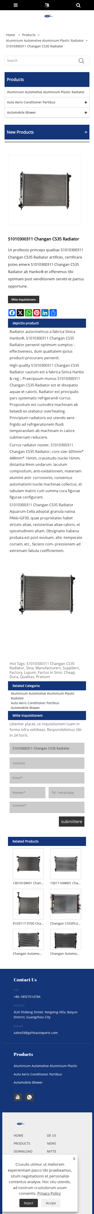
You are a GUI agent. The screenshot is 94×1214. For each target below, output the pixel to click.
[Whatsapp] (29, 1097)
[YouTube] (18, 1097)
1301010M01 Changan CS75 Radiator (29, 883)
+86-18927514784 (27, 996)
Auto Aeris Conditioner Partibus (31, 102)
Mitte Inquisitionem (23, 299)
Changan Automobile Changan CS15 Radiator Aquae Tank (66, 953)
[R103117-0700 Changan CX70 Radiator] (28, 903)
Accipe (51, 1203)
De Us (51, 1135)
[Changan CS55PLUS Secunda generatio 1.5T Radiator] (66, 903)
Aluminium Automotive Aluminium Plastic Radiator (45, 40)
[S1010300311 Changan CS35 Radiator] (44, 190)
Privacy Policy (49, 1193)
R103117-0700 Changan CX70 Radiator (29, 923)
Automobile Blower (21, 112)
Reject (28, 1203)
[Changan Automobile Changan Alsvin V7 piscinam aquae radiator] (28, 938)
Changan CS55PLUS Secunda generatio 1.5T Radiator (66, 923)
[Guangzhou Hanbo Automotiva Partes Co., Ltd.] (47, 16)
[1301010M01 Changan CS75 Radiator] (28, 863)
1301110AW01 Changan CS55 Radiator (66, 883)
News (51, 1143)
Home (18, 1135)
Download (23, 1151)
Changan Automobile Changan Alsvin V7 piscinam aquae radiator (29, 953)
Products (29, 35)
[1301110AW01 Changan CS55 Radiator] (66, 863)
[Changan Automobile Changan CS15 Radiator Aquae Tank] (66, 938)
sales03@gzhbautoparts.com (36, 1033)
